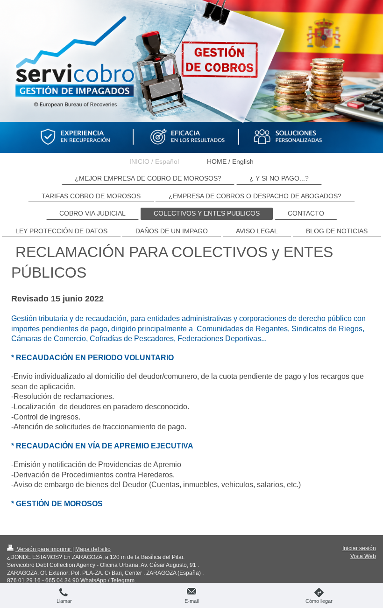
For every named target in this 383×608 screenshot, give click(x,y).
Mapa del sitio (93, 549)
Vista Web (363, 556)
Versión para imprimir (43, 549)
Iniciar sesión (359, 548)
